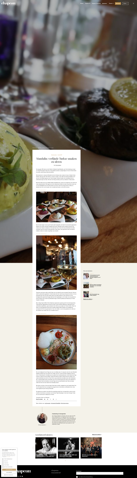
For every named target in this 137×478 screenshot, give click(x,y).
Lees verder (8, 456)
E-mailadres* (79, 471)
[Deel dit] (47, 399)
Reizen (91, 283)
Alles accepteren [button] (9, 469)
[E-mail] (44, 399)
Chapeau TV (92, 273)
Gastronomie (47, 403)
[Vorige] (33, 448)
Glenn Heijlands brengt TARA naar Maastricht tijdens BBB (68, 455)
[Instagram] (18, 476)
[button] (111, 3)
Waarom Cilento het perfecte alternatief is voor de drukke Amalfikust (95, 285)
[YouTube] (22, 476)
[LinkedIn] (20, 476)
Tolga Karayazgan (64, 403)
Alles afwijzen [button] (9, 472)
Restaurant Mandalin (55, 403)
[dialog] (9, 462)
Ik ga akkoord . (85, 476)
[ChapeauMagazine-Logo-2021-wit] (22, 471)
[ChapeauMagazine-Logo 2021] (8, 3)
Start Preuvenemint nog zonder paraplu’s (94, 295)
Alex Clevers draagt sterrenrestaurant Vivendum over (45, 455)
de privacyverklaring (88, 476)
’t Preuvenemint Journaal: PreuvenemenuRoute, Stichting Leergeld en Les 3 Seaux (95, 277)
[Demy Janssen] (57, 165)
